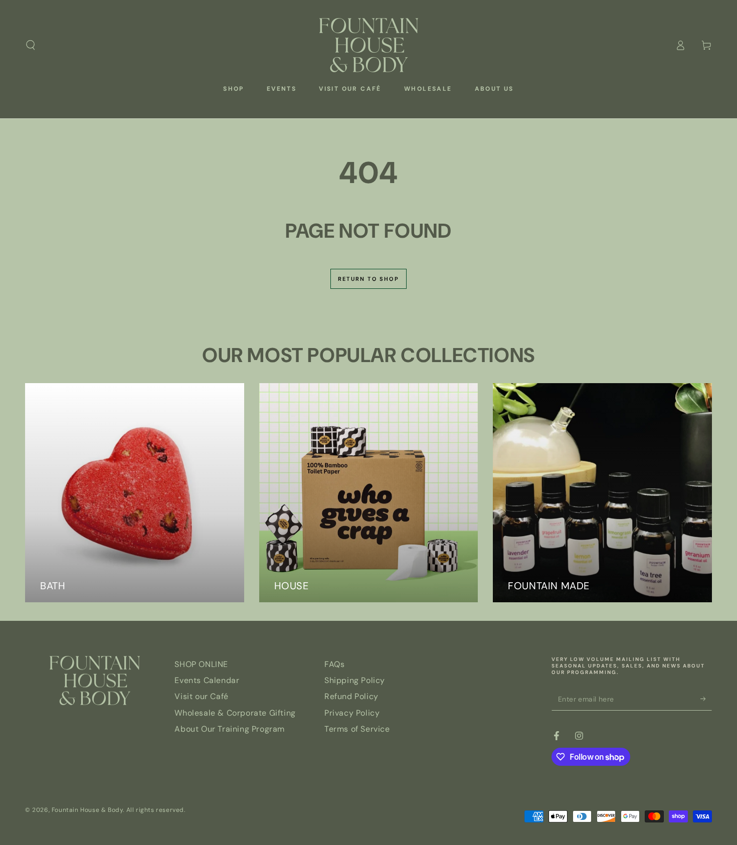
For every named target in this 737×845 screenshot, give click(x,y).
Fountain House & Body (87, 810)
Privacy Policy (352, 713)
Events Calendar (206, 680)
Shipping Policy (354, 680)
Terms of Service (357, 729)
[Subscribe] (706, 699)
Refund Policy (351, 696)
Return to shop (368, 278)
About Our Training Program (229, 729)
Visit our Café (201, 696)
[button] (31, 45)
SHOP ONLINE (201, 664)
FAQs (334, 664)
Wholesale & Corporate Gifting (234, 713)
